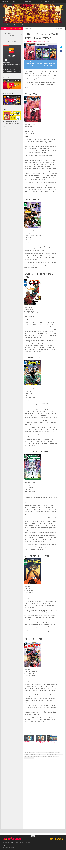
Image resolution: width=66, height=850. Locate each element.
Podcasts (46, 1)
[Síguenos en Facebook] (13, 28)
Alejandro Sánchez (32, 752)
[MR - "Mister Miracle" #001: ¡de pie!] (29, 738)
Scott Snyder (50, 756)
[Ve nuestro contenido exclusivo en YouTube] (9, 28)
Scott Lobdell (45, 756)
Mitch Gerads (54, 754)
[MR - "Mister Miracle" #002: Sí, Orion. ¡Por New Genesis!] (41, 738)
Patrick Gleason (60, 754)
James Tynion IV (33, 754)
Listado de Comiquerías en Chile (9, 24)
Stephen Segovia (55, 756)
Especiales (47, 24)
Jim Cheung (39, 754)
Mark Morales (49, 754)
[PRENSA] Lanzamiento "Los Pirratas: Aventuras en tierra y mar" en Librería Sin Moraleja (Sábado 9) (11, 123)
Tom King (31, 758)
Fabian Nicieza (57, 752)
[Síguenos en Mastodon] (11, 28)
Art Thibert (38, 752)
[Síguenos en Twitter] (15, 28)
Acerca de (38, 834)
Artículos (52, 1)
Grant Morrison (27, 754)
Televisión (13, 1)
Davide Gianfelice (51, 752)
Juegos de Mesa (27, 1)
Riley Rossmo (33, 756)
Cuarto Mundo (14, 842)
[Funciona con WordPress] (7, 847)
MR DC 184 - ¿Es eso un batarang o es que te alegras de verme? (52, 743)
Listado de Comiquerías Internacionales (26, 24)
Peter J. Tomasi (27, 756)
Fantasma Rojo (36, 41)
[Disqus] (43, 778)
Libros (41, 1)
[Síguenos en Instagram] (18, 28)
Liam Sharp (44, 754)
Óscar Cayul (43, 41)
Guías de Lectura (39, 24)
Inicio (26, 834)
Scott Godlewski (39, 756)
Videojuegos (35, 1)
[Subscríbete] (20, 28)
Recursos (31, 834)
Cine (8, 1)
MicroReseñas (27, 28)
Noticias (19, 1)
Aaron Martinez (29, 41)
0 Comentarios (59, 28)
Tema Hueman (17, 847)
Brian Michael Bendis (44, 752)
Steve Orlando (27, 758)
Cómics (3, 1)
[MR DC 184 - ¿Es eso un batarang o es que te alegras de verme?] (52, 738)
